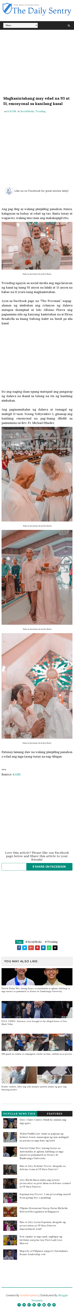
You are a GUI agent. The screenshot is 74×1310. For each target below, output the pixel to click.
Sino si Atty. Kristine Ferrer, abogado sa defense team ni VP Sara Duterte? (43, 1167)
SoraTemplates (29, 1295)
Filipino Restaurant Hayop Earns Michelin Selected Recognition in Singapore (43, 1210)
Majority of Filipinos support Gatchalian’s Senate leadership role (44, 1252)
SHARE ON (50, 866)
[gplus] (29, 1305)
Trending (40, 111)
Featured (54, 1113)
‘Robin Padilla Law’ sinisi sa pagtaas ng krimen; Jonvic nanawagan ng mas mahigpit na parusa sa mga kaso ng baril (44, 1137)
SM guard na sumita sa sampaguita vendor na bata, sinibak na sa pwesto (37, 1054)
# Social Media (33, 941)
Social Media (27, 111)
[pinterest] (54, 1305)
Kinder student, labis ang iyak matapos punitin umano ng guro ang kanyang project (34, 1088)
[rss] (39, 1305)
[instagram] (34, 1305)
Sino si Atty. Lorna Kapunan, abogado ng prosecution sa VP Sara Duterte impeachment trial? (43, 1225)
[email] (44, 1305)
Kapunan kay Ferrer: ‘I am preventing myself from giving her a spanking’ (45, 1196)
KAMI (16, 774)
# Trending (51, 941)
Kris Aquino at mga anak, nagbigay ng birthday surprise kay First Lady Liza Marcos (41, 1240)
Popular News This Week (19, 1114)
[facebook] (19, 1305)
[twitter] (24, 1305)
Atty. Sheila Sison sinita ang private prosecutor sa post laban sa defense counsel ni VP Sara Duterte (45, 1183)
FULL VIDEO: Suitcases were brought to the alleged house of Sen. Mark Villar (34, 1022)
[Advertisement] (37, 63)
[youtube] (49, 1305)
